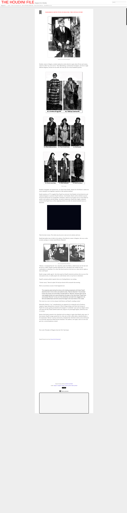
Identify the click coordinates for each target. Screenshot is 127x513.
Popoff (66, 385)
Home (9, 5)
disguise (55, 385)
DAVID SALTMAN (69, 383)
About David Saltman (38, 5)
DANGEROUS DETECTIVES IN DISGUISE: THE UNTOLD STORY (64, 12)
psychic (69, 385)
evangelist (59, 385)
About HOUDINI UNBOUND (27, 5)
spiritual (75, 385)
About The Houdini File (16, 5)
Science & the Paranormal (55, 339)
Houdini (63, 385)
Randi (73, 385)
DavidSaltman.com (48, 5)
